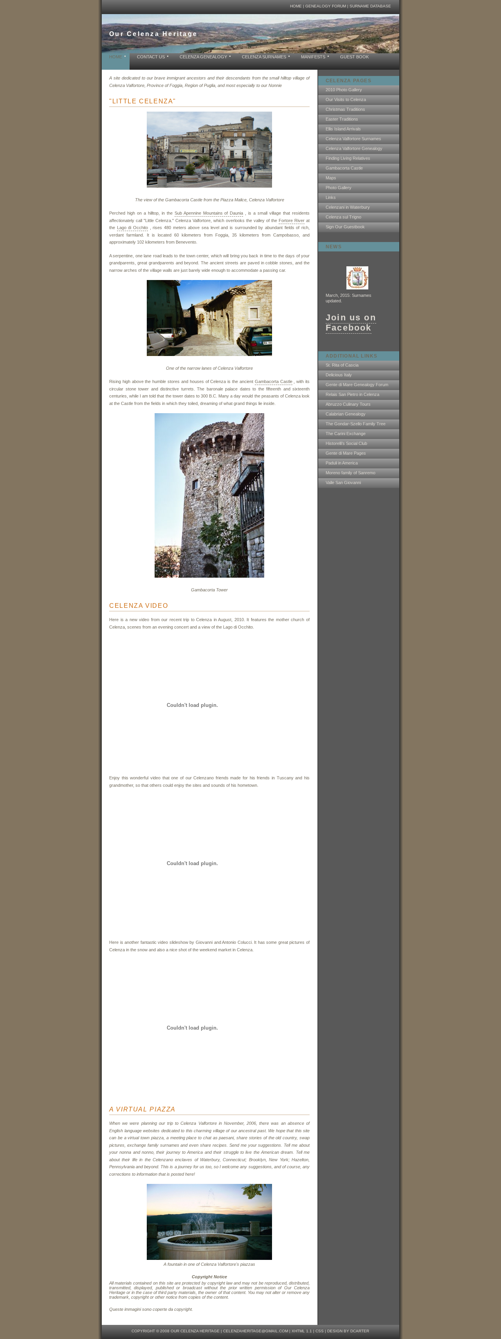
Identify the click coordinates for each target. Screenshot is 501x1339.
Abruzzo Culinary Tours (348, 404)
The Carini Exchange (346, 433)
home (296, 6)
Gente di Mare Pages (346, 453)
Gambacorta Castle (344, 168)
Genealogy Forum (325, 6)
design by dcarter (348, 1331)
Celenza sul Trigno (343, 217)
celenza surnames (264, 56)
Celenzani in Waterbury (348, 207)
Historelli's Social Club (346, 443)
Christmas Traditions (345, 109)
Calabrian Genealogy (346, 414)
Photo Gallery (338, 187)
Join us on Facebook (351, 322)
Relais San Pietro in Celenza (352, 394)
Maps (331, 177)
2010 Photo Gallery (344, 89)
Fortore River (292, 220)
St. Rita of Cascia (342, 365)
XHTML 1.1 (302, 1331)
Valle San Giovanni (343, 482)
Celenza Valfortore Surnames (353, 138)
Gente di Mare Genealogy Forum (357, 384)
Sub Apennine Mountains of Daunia (209, 213)
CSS (319, 1331)
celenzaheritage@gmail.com (255, 1331)
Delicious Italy (339, 374)
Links (331, 197)
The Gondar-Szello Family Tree (356, 423)
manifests (313, 56)
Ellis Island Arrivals (343, 128)
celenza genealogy (203, 56)
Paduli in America (342, 463)
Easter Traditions (342, 119)
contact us (151, 56)
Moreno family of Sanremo (350, 472)
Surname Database (370, 6)
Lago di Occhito (132, 227)
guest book (354, 56)
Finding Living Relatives (348, 158)
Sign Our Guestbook (345, 226)
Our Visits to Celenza (346, 99)
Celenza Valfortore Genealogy (354, 148)
